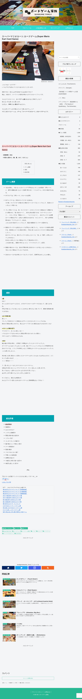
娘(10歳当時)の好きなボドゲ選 (12, 502)
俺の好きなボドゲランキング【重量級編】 (15, 493)
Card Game (18, 533)
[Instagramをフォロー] (34, 568)
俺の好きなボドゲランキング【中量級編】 (15, 491)
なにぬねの (70, 183)
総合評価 (27, 172)
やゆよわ (70, 195)
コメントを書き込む (28, 678)
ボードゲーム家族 (26, 531)
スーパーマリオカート (8, 533)
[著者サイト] (8, 568)
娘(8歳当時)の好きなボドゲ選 (12, 499)
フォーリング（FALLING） (69, 222)
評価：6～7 (24, 528)
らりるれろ (70, 198)
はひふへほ (70, 187)
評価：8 (70, 156)
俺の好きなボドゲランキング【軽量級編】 (15, 489)
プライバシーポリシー (37, 692)
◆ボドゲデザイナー (69, 121)
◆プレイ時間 (69, 132)
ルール (33, 531)
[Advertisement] (28, 128)
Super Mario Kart (7, 531)
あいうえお (70, 167)
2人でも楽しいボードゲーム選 (11, 510)
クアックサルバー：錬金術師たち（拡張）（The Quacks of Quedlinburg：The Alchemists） (68, 104)
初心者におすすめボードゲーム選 (12, 508)
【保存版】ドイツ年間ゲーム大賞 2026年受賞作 (68, 93)
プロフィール (69, 125)
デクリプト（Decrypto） (66, 88)
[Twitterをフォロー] (21, 568)
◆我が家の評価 (69, 148)
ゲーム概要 (27, 167)
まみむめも (70, 191)
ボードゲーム (16, 531)
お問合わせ (47, 692)
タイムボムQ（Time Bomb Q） (67, 84)
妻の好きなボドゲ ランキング (11, 504)
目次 (26, 163)
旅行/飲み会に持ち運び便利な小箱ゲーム (15, 512)
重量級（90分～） (70, 144)
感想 (26, 169)
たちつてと (70, 179)
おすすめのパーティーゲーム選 (12, 506)
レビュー (39, 531)
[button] (78, 57)
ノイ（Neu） (62, 98)
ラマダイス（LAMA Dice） (69, 247)
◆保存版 (69, 129)
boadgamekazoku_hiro (67, 224)
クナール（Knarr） (66, 234)
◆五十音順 (69, 164)
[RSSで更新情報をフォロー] (48, 568)
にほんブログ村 (6, 482)
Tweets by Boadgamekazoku (66, 202)
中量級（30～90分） (70, 140)
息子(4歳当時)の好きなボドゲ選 (12, 495)
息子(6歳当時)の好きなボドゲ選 (12, 497)
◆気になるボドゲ (69, 117)
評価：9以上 (70, 152)
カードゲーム (47, 531)
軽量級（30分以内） (7, 528)
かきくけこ (70, 171)
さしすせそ (17, 528)
